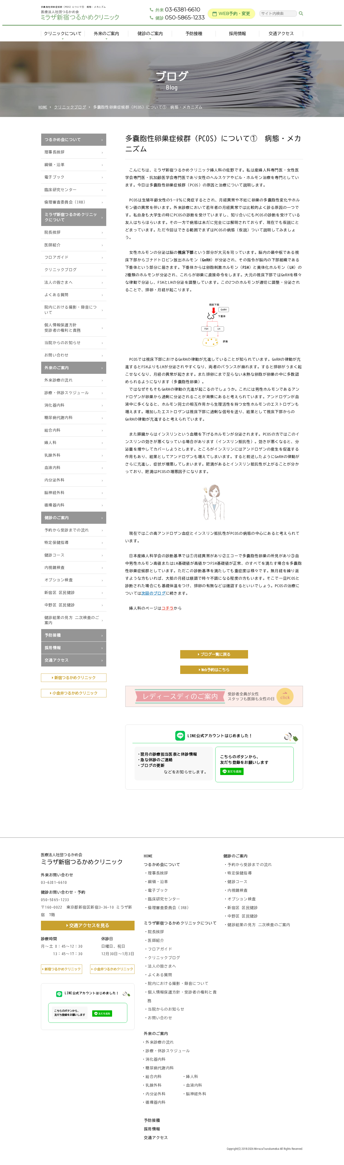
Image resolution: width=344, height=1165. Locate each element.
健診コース (54, 555)
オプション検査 (58, 580)
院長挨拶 (52, 232)
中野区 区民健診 (59, 605)
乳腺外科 (52, 455)
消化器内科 (54, 405)
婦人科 (50, 442)
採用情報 (237, 33)
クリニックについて (63, 33)
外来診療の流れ (58, 380)
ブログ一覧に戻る (216, 654)
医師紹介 (52, 245)
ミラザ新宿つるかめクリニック (82, 862)
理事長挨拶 (54, 152)
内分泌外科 (54, 480)
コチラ (168, 608)
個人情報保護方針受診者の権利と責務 (62, 327)
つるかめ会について (63, 140)
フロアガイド (56, 257)
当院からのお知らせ (62, 343)
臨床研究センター (60, 190)
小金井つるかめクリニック (75, 693)
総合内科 (52, 430)
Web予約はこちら (215, 670)
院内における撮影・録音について (70, 309)
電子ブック (54, 177)
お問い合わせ (56, 355)
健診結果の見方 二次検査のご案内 (71, 620)
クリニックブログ (70, 107)
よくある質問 (56, 295)
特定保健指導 (56, 542)
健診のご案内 (150, 33)
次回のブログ (153, 593)
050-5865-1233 (180, 17)
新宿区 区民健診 (59, 592)
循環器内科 (54, 505)
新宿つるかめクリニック (75, 678)
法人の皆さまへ (58, 282)
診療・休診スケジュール (66, 393)
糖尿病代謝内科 (58, 417)
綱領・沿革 (54, 165)
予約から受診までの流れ (66, 530)
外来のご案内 (106, 33)
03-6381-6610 (177, 9)
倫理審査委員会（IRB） (65, 202)
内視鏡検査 (54, 567)
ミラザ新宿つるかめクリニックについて (71, 217)
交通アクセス (281, 33)
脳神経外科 (54, 493)
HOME (43, 107)
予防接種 (193, 33)
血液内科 (52, 468)
